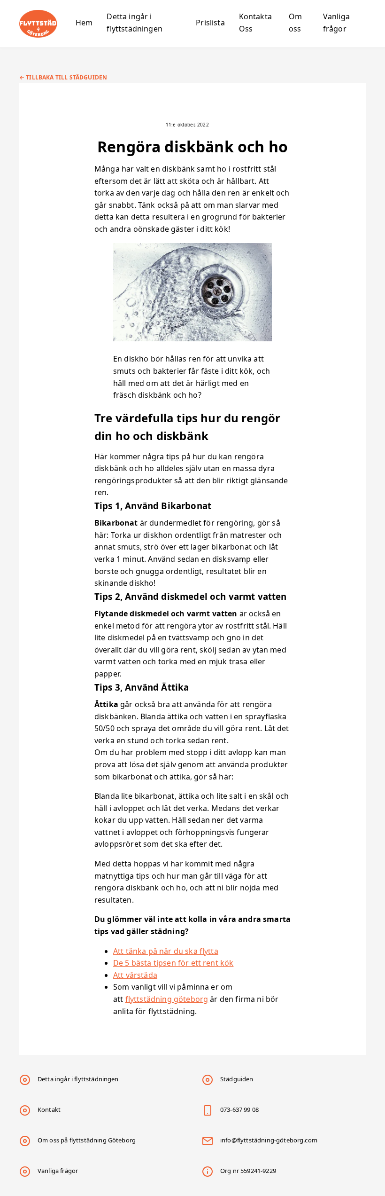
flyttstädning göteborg (166, 999)
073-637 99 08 (239, 1109)
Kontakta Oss (255, 22)
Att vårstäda (135, 975)
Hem (84, 22)
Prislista (210, 22)
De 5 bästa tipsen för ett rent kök (173, 963)
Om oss (295, 22)
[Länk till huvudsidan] (45, 23)
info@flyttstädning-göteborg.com (268, 1140)
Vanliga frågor (336, 22)
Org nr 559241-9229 (248, 1170)
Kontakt (49, 1109)
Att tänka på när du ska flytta (165, 951)
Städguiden (237, 1079)
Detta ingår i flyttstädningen (134, 22)
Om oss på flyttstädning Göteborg (87, 1140)
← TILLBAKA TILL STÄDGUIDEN (63, 77)
